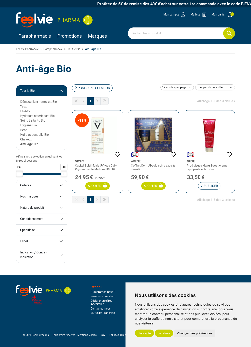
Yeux (23, 106)
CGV (102, 335)
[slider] (19, 174)
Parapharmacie (34, 36)
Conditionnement (31, 219)
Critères (25, 185)
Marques (97, 36)
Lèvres (25, 111)
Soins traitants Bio (32, 120)
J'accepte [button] (144, 333)
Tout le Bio (27, 91)
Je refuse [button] (164, 333)
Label (24, 241)
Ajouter (94, 186)
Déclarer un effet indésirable (101, 302)
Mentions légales (87, 335)
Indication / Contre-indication (33, 254)
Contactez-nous (101, 308)
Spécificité (27, 230)
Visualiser (209, 186)
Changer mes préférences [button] (194, 333)
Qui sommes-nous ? (103, 291)
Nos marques (29, 196)
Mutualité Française (103, 312)
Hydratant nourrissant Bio (37, 116)
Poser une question (103, 296)
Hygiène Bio (28, 125)
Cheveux (26, 139)
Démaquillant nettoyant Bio (38, 102)
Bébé (23, 130)
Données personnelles (121, 335)
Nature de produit (32, 207)
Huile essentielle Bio (34, 135)
